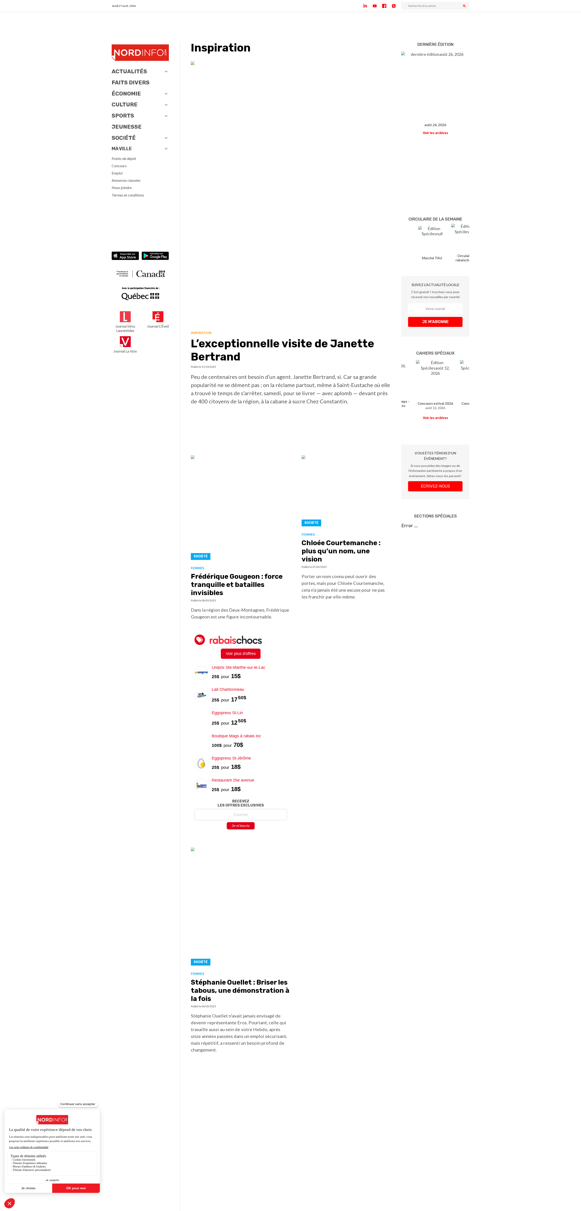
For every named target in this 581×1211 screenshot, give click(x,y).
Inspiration (201, 333)
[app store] (125, 256)
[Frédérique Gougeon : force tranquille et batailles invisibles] (241, 508)
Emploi (117, 173)
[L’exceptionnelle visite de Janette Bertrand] (290, 194)
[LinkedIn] (368, 6)
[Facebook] (387, 6)
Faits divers (131, 82)
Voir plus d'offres (241, 653)
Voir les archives (435, 133)
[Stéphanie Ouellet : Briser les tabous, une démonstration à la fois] (241, 908)
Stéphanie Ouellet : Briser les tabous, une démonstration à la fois (240, 990)
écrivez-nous (435, 486)
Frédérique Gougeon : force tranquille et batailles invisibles (237, 584)
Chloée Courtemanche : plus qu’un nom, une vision (341, 551)
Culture (125, 104)
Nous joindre (122, 187)
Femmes (197, 568)
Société (124, 138)
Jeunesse (127, 127)
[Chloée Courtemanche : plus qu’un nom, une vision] (346, 492)
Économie (126, 94)
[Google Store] (155, 256)
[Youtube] (377, 6)
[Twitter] (396, 6)
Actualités (129, 71)
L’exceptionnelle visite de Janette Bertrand (282, 350)
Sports (123, 116)
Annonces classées (126, 180)
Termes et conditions (128, 195)
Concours (119, 166)
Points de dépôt (124, 158)
